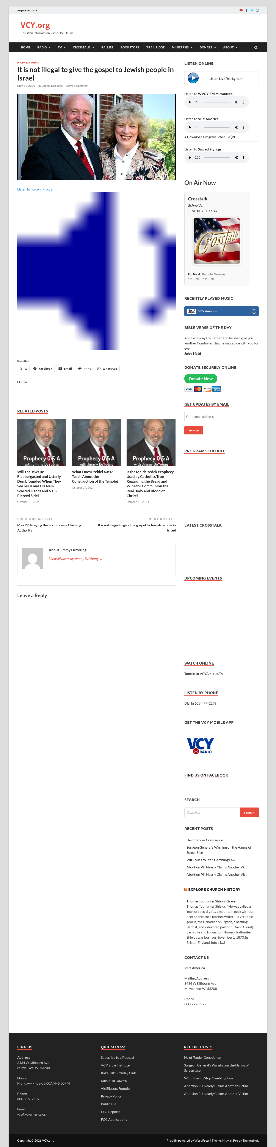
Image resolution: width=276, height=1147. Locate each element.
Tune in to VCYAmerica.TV (203, 673)
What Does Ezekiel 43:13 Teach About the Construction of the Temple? (95, 477)
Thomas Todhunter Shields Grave (211, 901)
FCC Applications (114, 1119)
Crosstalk (81, 47)
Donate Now (201, 378)
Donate (206, 47)
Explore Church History (214, 889)
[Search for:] (221, 812)
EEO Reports (110, 1112)
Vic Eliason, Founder (116, 1088)
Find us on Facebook (206, 774)
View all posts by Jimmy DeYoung (75, 558)
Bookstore (130, 47)
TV (60, 47)
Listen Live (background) (227, 78)
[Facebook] (246, 10)
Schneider (196, 205)
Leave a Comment (77, 85)
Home (25, 47)
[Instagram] (257, 10)
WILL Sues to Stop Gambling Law (211, 860)
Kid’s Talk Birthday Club (118, 1073)
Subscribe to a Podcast (117, 1057)
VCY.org (35, 25)
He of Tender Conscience (205, 840)
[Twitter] (251, 10)
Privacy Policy (111, 1096)
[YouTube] (241, 10)
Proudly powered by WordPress (188, 1140)
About (228, 47)
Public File (108, 1104)
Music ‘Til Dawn (114, 1081)
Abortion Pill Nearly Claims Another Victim (218, 867)
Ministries (180, 47)
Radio (42, 47)
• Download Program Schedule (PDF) (212, 137)
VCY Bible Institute (115, 1065)
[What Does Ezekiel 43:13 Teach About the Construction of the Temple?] (96, 467)
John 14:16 (192, 353)
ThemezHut (250, 1140)
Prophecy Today (28, 62)
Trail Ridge (155, 47)
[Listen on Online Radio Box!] (254, 312)
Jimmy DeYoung (52, 85)
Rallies (107, 47)
